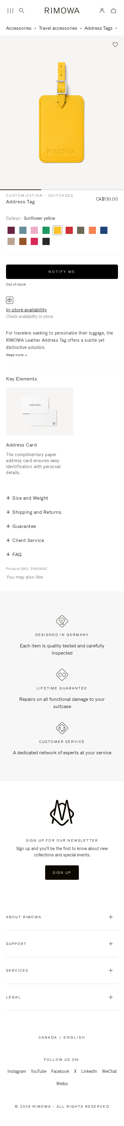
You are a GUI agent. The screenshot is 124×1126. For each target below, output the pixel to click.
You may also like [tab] (24, 577)
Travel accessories (58, 28)
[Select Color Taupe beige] (11, 241)
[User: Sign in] (102, 10)
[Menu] (10, 11)
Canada (49, 1037)
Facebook (60, 1071)
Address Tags (99, 28)
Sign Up (62, 872)
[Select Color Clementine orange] (92, 230)
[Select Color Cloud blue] (23, 230)
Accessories (19, 28)
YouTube (38, 1071)
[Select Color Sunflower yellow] (57, 230)
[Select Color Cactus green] (81, 230)
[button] (115, 45)
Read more (14, 355)
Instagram (17, 1071)
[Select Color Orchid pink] (34, 241)
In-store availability (26, 310)
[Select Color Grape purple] (11, 230)
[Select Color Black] (46, 241)
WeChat (109, 1071)
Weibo (62, 1083)
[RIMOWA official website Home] (62, 10)
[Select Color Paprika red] (69, 230)
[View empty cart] (113, 11)
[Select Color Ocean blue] (104, 230)
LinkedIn (89, 1071)
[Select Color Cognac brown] (23, 241)
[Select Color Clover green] (46, 230)
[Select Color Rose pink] (34, 230)
